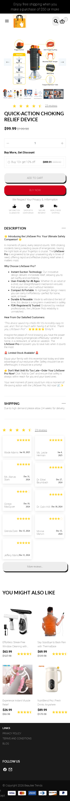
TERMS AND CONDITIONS (17, 738)
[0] (62, 21)
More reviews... (35, 566)
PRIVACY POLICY (12, 733)
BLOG (6, 743)
